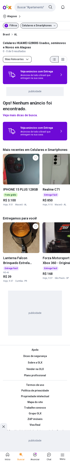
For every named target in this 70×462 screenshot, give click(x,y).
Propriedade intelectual (35, 396)
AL (15, 34)
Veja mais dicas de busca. (20, 115)
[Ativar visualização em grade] (63, 59)
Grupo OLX (35, 413)
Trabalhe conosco (35, 407)
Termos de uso (35, 384)
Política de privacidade (35, 390)
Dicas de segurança (35, 356)
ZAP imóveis (35, 419)
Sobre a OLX (35, 362)
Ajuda (35, 349)
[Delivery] (11, 75)
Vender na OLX (35, 369)
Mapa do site (35, 402)
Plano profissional (35, 375)
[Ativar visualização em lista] (54, 59)
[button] (35, 7)
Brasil (6, 34)
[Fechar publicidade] (3, 426)
